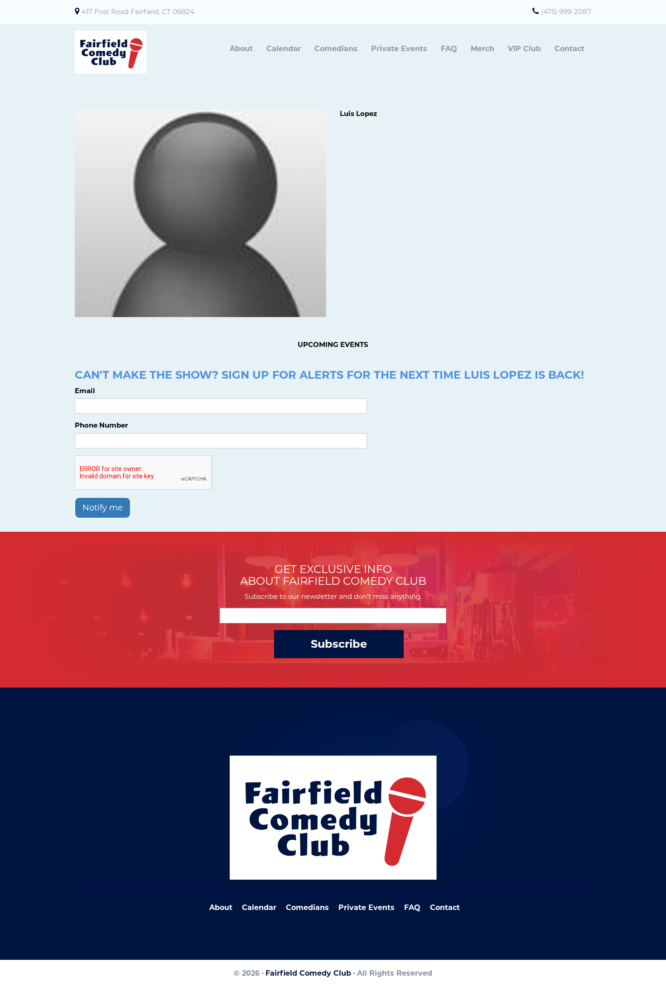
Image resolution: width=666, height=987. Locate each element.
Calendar (283, 48)
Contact (569, 48)
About (241, 48)
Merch (482, 48)
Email (85, 390)
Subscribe (339, 643)
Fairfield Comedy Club (308, 973)
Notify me (102, 508)
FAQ (449, 48)
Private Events (399, 48)
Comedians (335, 48)
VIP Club (524, 48)
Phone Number (101, 425)
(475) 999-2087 (566, 11)
